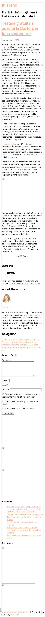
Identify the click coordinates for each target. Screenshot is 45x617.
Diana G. (5, 307)
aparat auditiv (15, 283)
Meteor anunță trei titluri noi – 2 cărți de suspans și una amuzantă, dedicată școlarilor (22, 347)
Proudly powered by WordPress (15, 612)
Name (5, 380)
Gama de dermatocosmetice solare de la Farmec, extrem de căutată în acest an (21, 340)
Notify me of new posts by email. (19, 408)
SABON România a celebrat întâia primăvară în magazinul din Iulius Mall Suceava (24, 530)
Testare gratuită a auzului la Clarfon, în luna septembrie (20, 28)
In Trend (9, 5)
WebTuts (15, 614)
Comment (7, 360)
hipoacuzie (35, 283)
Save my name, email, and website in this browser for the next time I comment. (21, 395)
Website (5, 389)
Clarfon (25, 283)
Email (5, 385)
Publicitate (29, 281)
